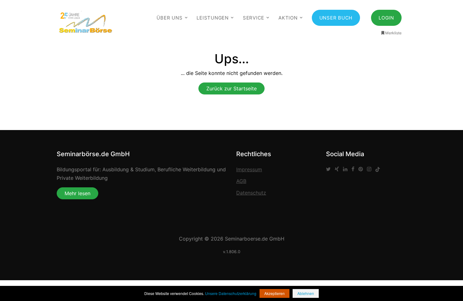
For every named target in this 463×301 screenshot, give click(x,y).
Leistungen (213, 18)
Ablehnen (305, 293)
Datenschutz (251, 193)
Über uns (169, 18)
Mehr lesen (77, 193)
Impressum (249, 169)
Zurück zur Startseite (231, 88)
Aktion (288, 18)
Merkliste (393, 33)
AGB (241, 181)
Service (253, 18)
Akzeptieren (274, 293)
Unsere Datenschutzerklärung (230, 293)
